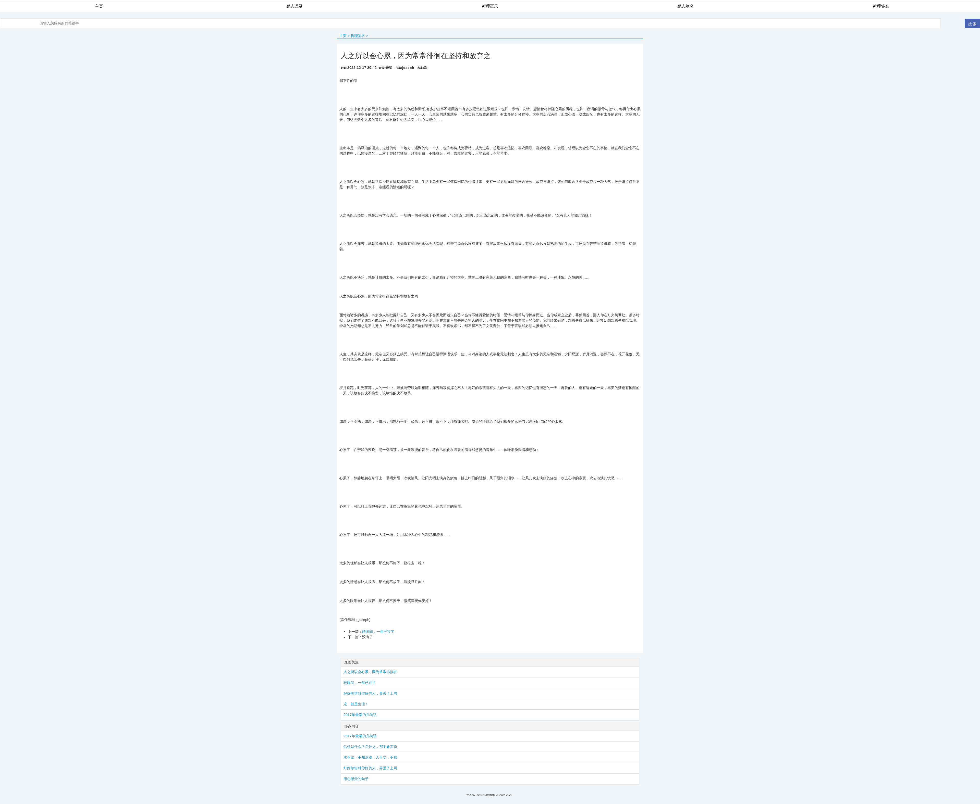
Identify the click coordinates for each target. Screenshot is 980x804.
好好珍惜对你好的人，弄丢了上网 (370, 693)
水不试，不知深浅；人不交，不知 (370, 757)
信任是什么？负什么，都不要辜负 (370, 747)
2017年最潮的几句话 (360, 715)
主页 (343, 36)
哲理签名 (358, 36)
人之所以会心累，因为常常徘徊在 (370, 672)
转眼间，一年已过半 (378, 632)
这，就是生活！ (356, 704)
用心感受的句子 (356, 779)
